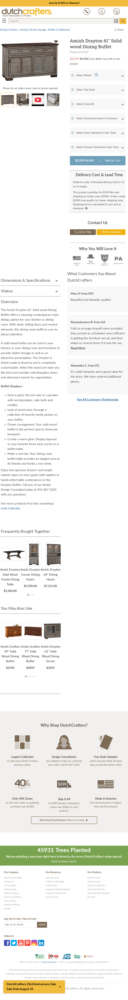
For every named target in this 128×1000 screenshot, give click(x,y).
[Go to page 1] (28, 595)
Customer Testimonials (56, 893)
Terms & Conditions (12, 897)
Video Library (51, 885)
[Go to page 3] (32, 595)
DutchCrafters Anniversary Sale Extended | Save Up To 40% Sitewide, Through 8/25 (64, 3)
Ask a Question (112, 232)
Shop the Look (93, 882)
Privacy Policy (10, 901)
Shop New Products (96, 889)
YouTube (21, 943)
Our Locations (10, 885)
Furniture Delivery (12, 905)
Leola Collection (10, 508)
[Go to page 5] (35, 676)
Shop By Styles (93, 878)
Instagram (34, 943)
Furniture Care (52, 897)
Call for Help (84, 232)
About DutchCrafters (13, 878)
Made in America (11, 893)
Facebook (7, 943)
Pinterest (27, 943)
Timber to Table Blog (55, 882)
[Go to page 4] (32, 676)
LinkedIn (41, 943)
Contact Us (9, 882)
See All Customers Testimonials (97, 399)
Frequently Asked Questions (58, 889)
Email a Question (49, 962)
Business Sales (10, 889)
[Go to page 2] (30, 595)
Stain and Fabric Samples (98, 893)
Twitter (14, 943)
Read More (78, 348)
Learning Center (53, 878)
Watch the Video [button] (62, 820)
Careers (7, 908)
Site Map (91, 897)
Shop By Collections (96, 885)
